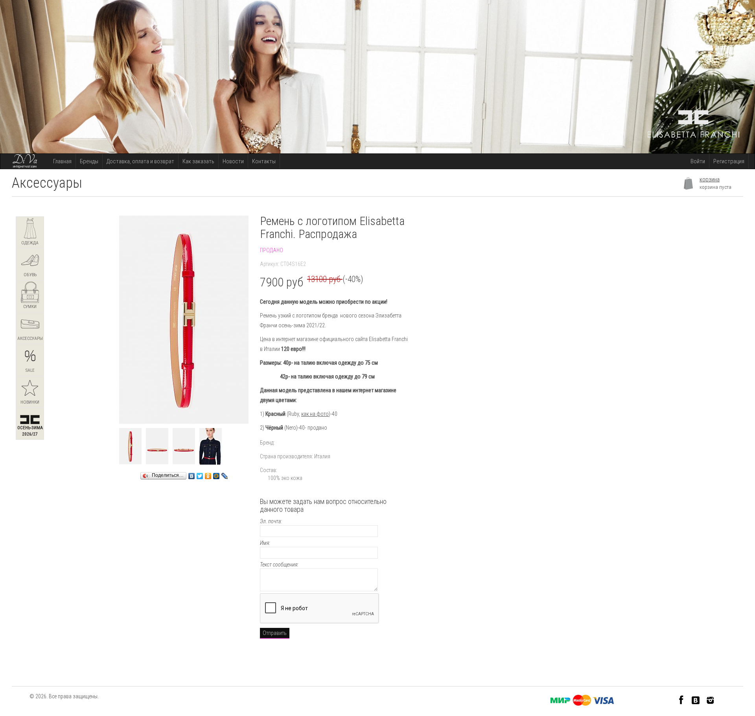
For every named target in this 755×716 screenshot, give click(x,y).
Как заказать (198, 161)
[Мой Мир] (216, 474)
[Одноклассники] (208, 474)
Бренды (89, 161)
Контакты (264, 161)
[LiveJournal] (225, 474)
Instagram (710, 699)
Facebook (681, 699)
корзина (710, 179)
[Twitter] (200, 474)
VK (695, 699)
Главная (62, 161)
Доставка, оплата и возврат (140, 161)
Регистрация (728, 161)
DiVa (24, 160)
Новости (233, 161)
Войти (698, 161)
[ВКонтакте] (192, 474)
